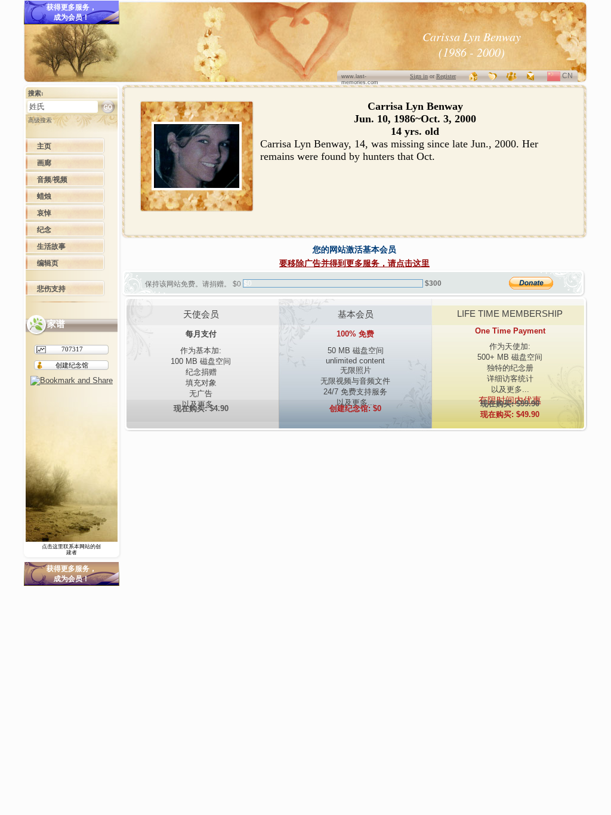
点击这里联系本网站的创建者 (71, 549)
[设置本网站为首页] (473, 76)
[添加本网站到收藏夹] (492, 76)
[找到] (108, 106)
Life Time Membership (510, 313)
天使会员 (201, 314)
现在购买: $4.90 (201, 408)
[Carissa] (197, 187)
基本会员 (356, 314)
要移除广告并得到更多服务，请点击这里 (354, 263)
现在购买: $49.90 (509, 409)
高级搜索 (40, 120)
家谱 (56, 324)
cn (572, 77)
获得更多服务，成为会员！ (72, 12)
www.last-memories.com (359, 79)
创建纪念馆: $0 (355, 408)
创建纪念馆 (71, 365)
